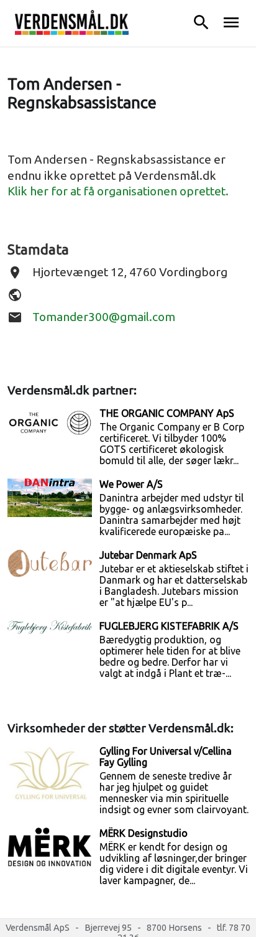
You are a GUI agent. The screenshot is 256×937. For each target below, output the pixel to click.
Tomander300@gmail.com (103, 317)
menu (231, 22)
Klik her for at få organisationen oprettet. (118, 191)
